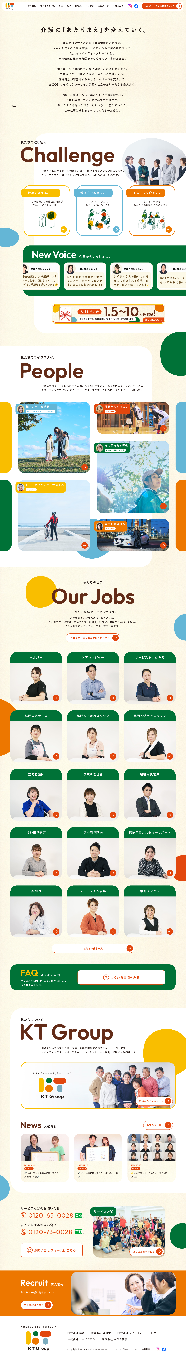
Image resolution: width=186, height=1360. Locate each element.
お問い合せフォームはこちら (55, 1250)
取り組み (32, 5)
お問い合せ (118, 5)
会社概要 (89, 5)
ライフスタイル (47, 5)
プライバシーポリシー (126, 1349)
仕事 (61, 5)
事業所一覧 (103, 5)
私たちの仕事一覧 (93, 948)
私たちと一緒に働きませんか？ (160, 5)
